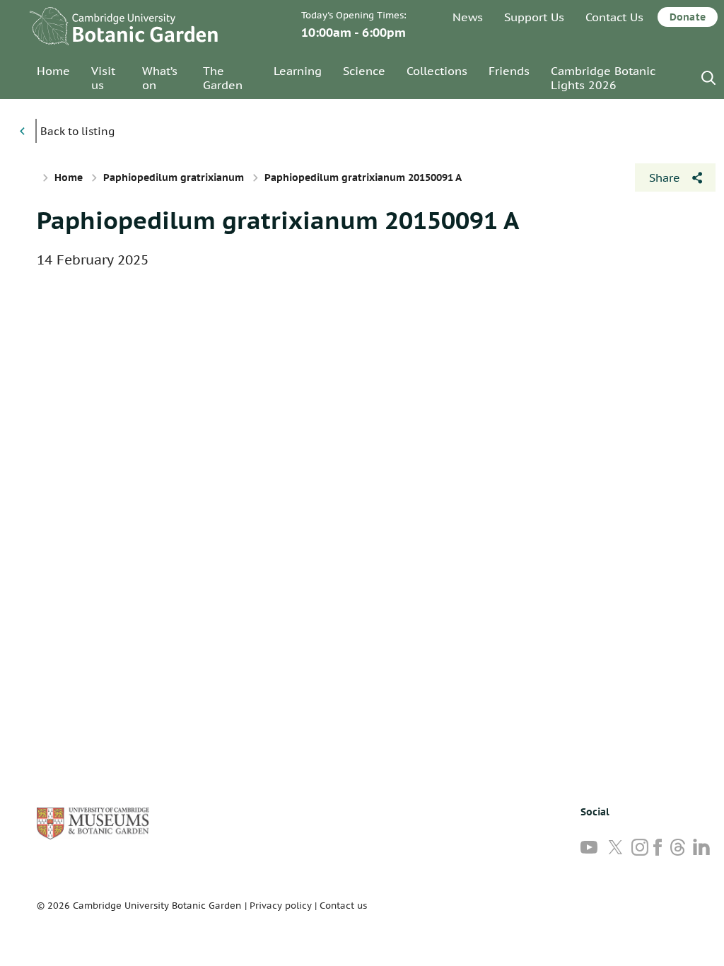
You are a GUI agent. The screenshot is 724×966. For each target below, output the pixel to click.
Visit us (103, 78)
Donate (688, 17)
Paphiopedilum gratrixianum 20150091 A (278, 219)
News (467, 17)
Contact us (343, 906)
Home (53, 71)
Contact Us (614, 17)
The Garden (223, 78)
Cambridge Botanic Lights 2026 (603, 78)
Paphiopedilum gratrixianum (173, 177)
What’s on (159, 78)
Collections (437, 71)
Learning (298, 71)
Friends (509, 71)
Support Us (534, 17)
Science (364, 71)
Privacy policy (281, 906)
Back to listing (77, 131)
